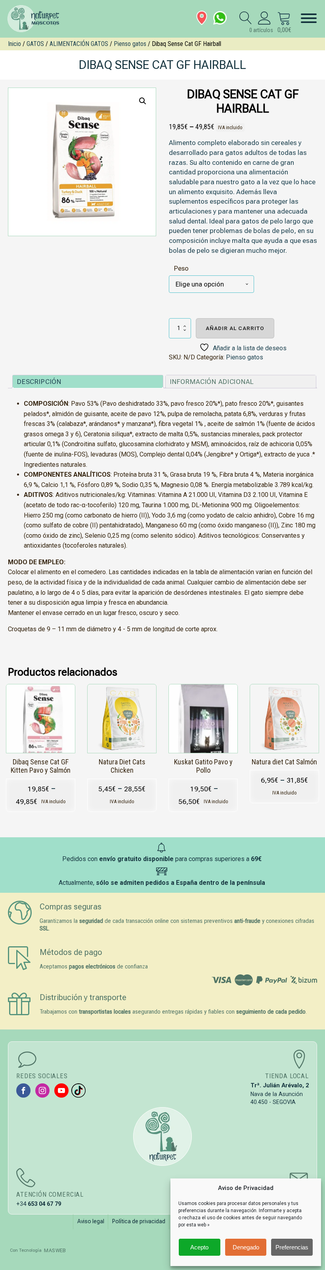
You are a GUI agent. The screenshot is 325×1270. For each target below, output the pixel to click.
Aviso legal (90, 1221)
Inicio (14, 44)
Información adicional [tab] (212, 382)
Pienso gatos (130, 44)
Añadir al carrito (235, 328)
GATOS (35, 44)
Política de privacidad (138, 1221)
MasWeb (55, 1250)
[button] (143, 101)
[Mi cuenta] (264, 18)
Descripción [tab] (39, 382)
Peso (181, 268)
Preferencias (291, 1247)
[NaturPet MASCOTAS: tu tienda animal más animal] (162, 1136)
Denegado (246, 1247)
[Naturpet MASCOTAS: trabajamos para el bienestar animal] (37, 19)
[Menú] (309, 18)
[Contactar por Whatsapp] (220, 18)
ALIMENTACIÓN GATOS (79, 44)
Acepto (199, 1247)
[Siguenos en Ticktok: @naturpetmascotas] (78, 1090)
